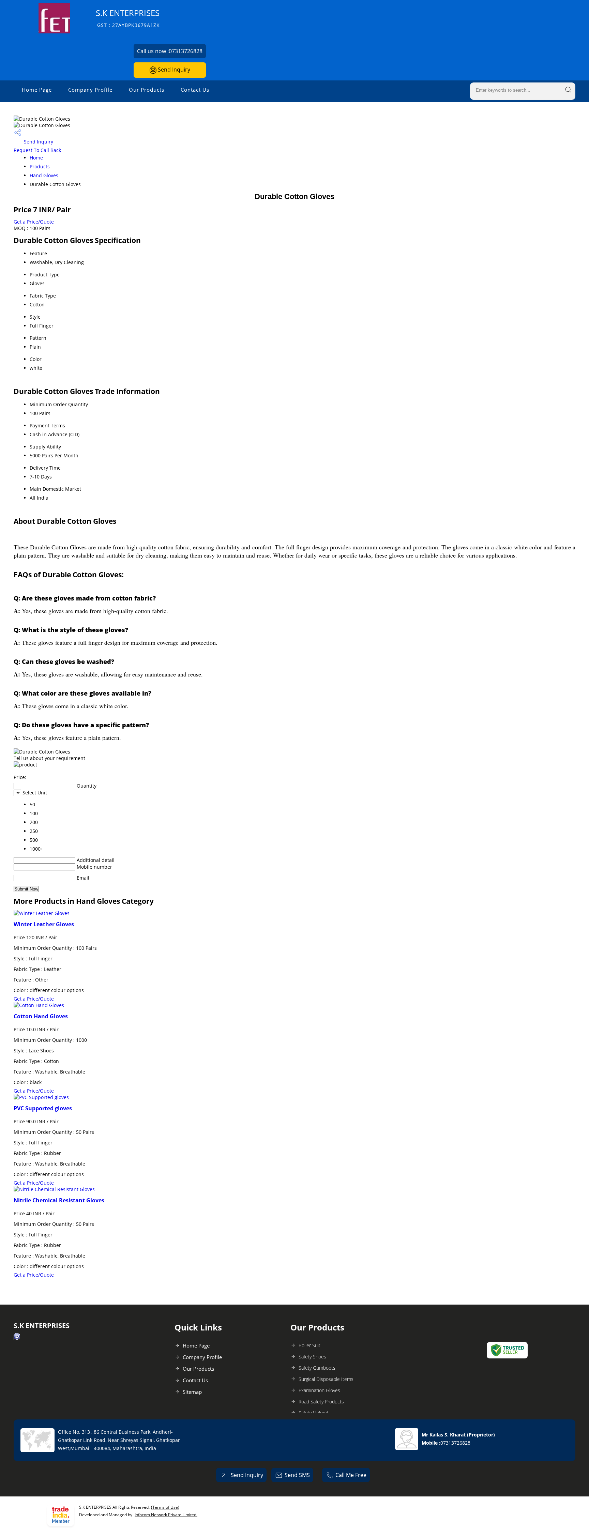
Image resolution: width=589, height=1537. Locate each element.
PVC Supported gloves (43, 1108)
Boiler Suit (309, 1345)
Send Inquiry (173, 69)
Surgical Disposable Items (326, 1379)
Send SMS (297, 1475)
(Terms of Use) (165, 1507)
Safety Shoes (312, 1356)
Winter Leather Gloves (44, 924)
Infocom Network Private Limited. (166, 1515)
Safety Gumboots (317, 1368)
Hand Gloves (44, 175)
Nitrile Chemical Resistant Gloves (59, 1200)
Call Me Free (350, 1475)
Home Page (37, 89)
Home (36, 157)
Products (40, 166)
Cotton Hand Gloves (41, 1016)
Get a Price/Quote (34, 221)
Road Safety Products (321, 1401)
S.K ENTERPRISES (128, 17)
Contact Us (195, 89)
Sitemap (192, 1391)
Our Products (146, 89)
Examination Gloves (319, 1390)
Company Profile (90, 89)
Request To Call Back (37, 150)
